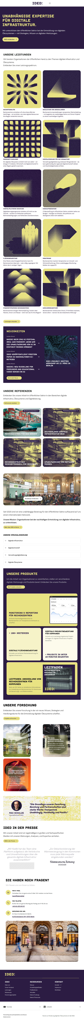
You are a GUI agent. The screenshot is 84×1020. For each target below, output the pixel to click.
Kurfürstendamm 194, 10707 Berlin (23, 917)
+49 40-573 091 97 (18, 906)
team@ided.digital (18, 896)
